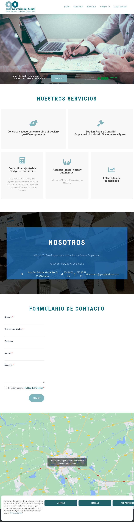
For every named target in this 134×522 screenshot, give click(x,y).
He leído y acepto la (26, 388)
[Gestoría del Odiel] (20, 6)
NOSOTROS (91, 7)
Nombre (9, 317)
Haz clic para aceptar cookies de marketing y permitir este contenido (67, 462)
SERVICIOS (78, 7)
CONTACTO (105, 7)
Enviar (36, 398)
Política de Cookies (16, 513)
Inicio (66, 7)
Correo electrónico (14, 329)
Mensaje (9, 365)
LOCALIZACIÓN (120, 7)
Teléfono (9, 341)
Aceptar (61, 503)
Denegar (95, 503)
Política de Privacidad (34, 388)
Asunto (8, 353)
